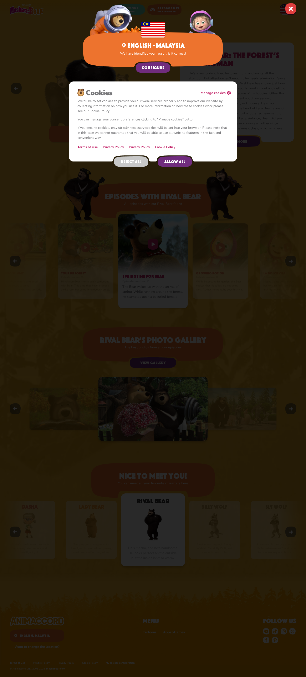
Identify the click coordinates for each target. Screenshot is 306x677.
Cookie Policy (165, 147)
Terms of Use (87, 147)
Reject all (131, 161)
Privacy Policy (113, 147)
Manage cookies (213, 93)
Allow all (174, 161)
